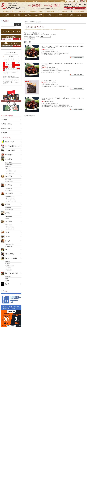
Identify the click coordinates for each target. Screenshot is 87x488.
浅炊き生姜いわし (10, 244)
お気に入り (62, 1)
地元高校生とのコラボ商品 (36, 11)
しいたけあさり (9, 190)
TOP (26, 21)
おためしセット (81, 15)
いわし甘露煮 (9, 162)
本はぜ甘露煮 (9, 216)
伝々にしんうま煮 (10, 226)
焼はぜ (7, 218)
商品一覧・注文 (22, 11)
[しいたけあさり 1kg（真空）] (32, 93)
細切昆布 (8, 261)
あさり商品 (28, 15)
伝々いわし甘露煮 (10, 173)
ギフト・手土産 (50, 11)
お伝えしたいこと (7, 11)
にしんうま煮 (9, 224)
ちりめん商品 (38, 15)
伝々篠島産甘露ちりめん (11, 201)
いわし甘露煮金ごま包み (11, 170)
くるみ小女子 (9, 270)
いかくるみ (8, 267)
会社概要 (35, 1)
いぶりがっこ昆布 (10, 265)
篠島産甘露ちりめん (10, 196)
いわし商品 (6, 15)
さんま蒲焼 (8, 179)
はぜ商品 (59, 15)
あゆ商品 (48, 15)
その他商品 (70, 15)
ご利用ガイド (48, 1)
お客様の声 (64, 11)
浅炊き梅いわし (9, 246)
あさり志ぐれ (9, 188)
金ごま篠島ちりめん (10, 198)
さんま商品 (17, 15)
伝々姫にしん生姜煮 (10, 229)
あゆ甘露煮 (8, 207)
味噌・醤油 (8, 276)
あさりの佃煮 (31, 21)
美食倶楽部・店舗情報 (78, 11)
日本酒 (7, 280)
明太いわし (8, 166)
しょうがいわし (9, 164)
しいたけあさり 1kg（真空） (49, 80)
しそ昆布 (8, 263)
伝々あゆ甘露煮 (9, 209)
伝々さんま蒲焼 (9, 181)
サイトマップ (41, 1)
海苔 (7, 278)
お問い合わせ (56, 1)
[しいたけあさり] (32, 59)
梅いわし (8, 168)
